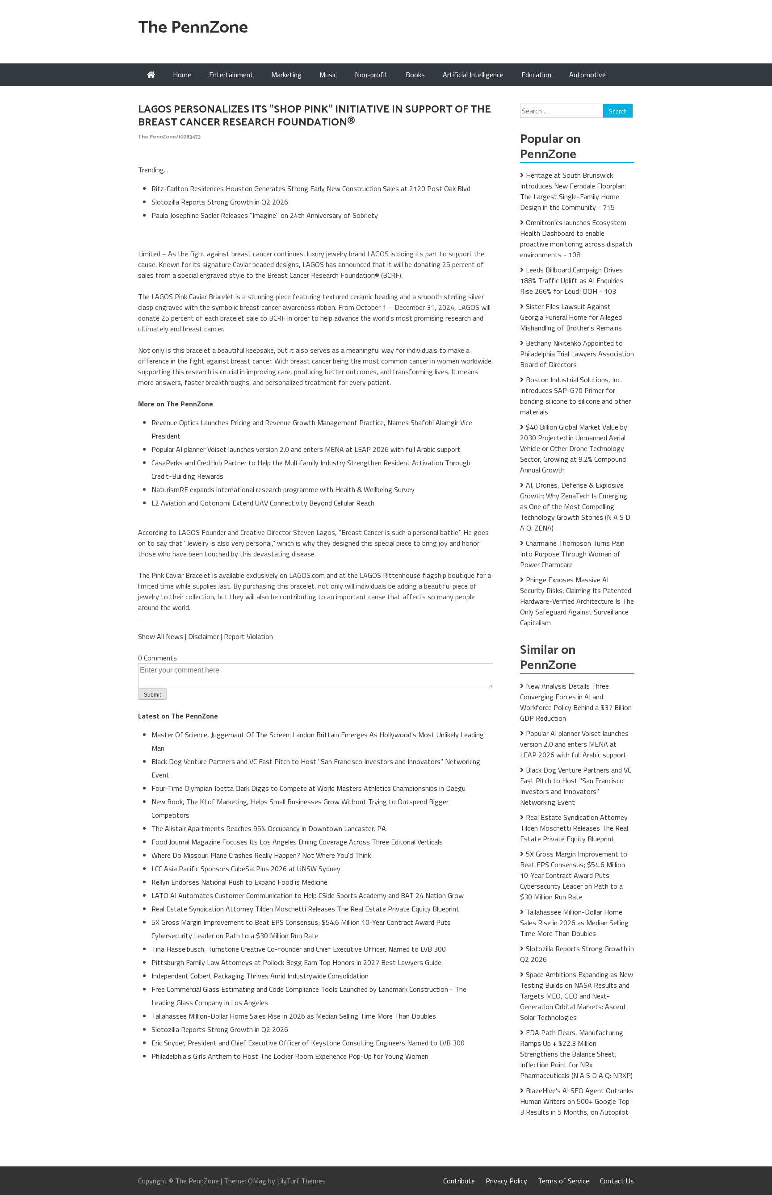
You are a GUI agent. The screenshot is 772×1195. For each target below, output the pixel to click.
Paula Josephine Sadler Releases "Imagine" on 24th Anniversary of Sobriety (264, 215)
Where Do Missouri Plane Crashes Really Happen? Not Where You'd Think (261, 855)
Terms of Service (563, 1180)
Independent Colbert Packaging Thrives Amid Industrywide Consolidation (260, 975)
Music (328, 74)
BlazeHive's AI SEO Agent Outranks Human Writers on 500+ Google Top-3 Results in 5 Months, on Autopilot (577, 1101)
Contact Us (617, 1180)
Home (182, 74)
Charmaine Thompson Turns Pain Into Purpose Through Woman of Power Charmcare (572, 554)
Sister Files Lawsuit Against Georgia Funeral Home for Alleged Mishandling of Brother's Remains (571, 317)
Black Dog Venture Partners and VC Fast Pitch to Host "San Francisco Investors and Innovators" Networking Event (575, 786)
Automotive (587, 74)
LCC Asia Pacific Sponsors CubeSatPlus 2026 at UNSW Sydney (245, 868)
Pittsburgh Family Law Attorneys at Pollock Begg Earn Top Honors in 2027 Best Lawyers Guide (296, 962)
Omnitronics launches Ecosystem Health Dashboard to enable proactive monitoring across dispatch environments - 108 (576, 238)
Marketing (286, 74)
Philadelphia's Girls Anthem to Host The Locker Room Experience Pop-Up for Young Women (289, 1056)
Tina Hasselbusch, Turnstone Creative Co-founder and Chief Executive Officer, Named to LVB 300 (298, 949)
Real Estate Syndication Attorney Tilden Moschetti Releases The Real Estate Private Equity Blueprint (305, 908)
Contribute (459, 1180)
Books (415, 74)
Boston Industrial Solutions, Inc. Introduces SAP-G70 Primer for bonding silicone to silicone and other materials (575, 395)
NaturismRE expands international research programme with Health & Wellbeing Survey (283, 489)
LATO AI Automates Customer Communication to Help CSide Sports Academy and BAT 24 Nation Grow (307, 895)
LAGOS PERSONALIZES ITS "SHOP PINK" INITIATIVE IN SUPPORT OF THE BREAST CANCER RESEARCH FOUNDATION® (314, 116)
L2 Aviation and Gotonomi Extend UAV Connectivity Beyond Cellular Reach (262, 502)
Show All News (160, 636)
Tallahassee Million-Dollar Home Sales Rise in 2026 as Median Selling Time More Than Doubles (293, 1016)
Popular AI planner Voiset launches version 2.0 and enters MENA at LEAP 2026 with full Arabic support (306, 449)
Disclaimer (203, 636)
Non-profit (371, 74)
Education (536, 74)
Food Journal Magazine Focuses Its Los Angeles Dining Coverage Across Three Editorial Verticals (297, 841)
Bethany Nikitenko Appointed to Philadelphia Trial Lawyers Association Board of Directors (577, 354)
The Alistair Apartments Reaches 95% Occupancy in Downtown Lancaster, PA (268, 828)
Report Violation (248, 636)
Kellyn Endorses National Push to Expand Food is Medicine (239, 882)
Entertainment (231, 74)
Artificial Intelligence (473, 74)
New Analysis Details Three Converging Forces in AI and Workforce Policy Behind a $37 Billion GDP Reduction (576, 702)
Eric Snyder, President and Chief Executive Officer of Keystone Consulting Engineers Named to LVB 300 (308, 1042)
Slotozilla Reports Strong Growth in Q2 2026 (219, 201)
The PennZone (193, 28)
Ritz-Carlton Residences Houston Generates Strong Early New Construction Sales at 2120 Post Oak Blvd (310, 188)
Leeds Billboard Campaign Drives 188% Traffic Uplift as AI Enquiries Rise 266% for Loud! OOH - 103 (571, 280)
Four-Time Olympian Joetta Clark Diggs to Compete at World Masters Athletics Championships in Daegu (308, 788)
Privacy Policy (506, 1180)
